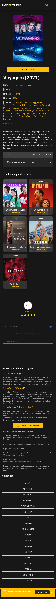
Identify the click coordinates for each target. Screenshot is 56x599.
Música (28, 563)
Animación (28, 489)
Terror (28, 581)
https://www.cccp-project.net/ (14, 449)
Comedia (28, 512)
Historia (28, 552)
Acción (28, 483)
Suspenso (28, 575)
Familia (28, 541)
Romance (28, 569)
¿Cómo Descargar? (28, 69)
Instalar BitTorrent (30, 425)
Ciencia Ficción (28, 506)
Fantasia (28, 546)
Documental (28, 529)
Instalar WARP (42, 592)
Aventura (28, 495)
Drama (28, 535)
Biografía (28, 500)
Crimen (28, 518)
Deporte (28, 523)
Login (49, 327)
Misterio (28, 558)
